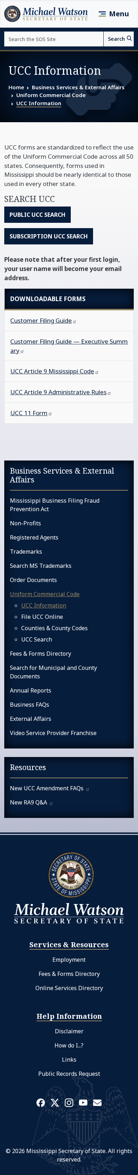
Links (69, 1059)
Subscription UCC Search (49, 236)
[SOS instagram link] (69, 1102)
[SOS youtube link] (83, 1102)
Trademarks (26, 551)
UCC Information (38, 103)
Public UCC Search (37, 215)
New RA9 (29, 802)
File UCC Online (42, 617)
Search (116, 38)
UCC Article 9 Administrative (58, 392)
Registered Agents (34, 537)
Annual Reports (30, 690)
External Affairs (30, 719)
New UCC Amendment (47, 788)
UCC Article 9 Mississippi (52, 371)
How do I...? (69, 1045)
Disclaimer (69, 1031)
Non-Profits (25, 523)
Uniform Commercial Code (51, 94)
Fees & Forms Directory (40, 653)
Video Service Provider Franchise (53, 733)
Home (16, 87)
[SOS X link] (55, 1102)
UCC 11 (28, 413)
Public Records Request (69, 1074)
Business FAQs (29, 704)
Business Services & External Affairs (78, 87)
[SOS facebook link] (40, 1102)
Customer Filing (41, 320)
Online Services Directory (69, 988)
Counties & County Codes (54, 628)
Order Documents (33, 580)
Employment (69, 960)
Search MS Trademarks (40, 566)
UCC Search (36, 639)
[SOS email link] (97, 1102)
